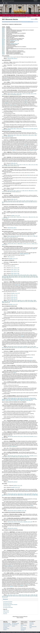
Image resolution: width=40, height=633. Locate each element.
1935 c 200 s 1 (13, 93)
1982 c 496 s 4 (30, 300)
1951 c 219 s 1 (31, 135)
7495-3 (9, 135)
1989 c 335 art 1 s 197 (16, 277)
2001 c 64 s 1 (16, 400)
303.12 (3, 40)
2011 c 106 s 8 (5, 218)
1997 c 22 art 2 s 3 (10, 256)
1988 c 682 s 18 (7, 347)
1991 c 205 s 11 (31, 399)
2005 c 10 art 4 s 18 (6, 129)
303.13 (3, 41)
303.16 (3, 44)
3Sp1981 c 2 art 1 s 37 (18, 276)
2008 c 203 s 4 (34, 243)
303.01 (3, 28)
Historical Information (6, 623)
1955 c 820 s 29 (20, 200)
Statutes (3, 15)
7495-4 (9, 164)
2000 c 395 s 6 (33, 301)
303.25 (3, 54)
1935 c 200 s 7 (13, 217)
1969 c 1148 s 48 (27, 493)
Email (22, 626)
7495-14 (9, 300)
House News (32, 622)
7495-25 (9, 58)
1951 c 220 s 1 (20, 398)
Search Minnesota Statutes (7, 601)
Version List (5, 613)
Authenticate (33, 19)
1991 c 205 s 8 (13, 201)
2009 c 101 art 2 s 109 (17, 456)
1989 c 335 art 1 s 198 (22, 494)
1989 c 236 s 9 (14, 301)
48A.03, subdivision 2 (9, 565)
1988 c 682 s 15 (20, 243)
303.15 (3, 43)
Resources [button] (5, 599)
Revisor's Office (22, 15)
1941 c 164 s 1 (19, 135)
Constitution (17, 15)
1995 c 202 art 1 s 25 (9, 136)
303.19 (3, 47)
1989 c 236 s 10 (25, 399)
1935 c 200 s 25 (14, 58)
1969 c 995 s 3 (19, 217)
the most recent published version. (27, 21)
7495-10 (12, 236)
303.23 (3, 51)
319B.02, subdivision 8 (24, 253)
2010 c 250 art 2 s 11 (17, 191)
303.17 (3, 45)
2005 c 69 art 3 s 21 (17, 94)
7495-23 (9, 521)
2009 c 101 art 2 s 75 (24, 347)
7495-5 (9, 190)
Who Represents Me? (15, 623)
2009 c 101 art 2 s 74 (6, 302)
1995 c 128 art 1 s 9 (7, 278)
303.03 (3, 30)
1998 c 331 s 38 (9, 595)
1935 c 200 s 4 (13, 164)
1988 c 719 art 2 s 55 (27, 128)
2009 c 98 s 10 (10, 191)
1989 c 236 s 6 (30, 93)
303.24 (12, 56)
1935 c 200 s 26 (14, 528)
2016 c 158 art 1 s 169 (34, 347)
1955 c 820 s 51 (21, 455)
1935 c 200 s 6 (13, 200)
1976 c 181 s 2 (25, 217)
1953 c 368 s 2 (10, 594)
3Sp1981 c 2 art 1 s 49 (28, 521)
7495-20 (9, 481)
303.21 (3, 49)
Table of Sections (6, 610)
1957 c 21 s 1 (15, 594)
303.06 (3, 33)
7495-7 (9, 217)
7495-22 (9, 510)
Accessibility (5, 627)
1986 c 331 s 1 (30, 236)
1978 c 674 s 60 (5, 276)
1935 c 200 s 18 (14, 436)
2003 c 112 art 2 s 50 (26, 201)
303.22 (3, 50)
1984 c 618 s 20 (25, 190)
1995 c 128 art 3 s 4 (21, 301)
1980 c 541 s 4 (11, 276)
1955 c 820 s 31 (21, 493)
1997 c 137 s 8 (28, 301)
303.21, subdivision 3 (13, 446)
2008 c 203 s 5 (23, 400)
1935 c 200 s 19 (14, 455)
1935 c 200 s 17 (14, 398)
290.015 (6, 102)
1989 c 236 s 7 (6, 237)
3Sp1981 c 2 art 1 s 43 (6, 399)
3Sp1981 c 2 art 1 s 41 (28, 346)
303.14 (3, 42)
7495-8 (9, 227)
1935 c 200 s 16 (14, 346)
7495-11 (9, 243)
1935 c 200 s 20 (14, 481)
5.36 (33, 234)
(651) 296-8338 (23, 625)
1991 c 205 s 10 (24, 277)
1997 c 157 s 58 (10, 94)
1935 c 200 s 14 (14, 300)
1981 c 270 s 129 (32, 164)
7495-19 (9, 455)
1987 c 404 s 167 (14, 494)
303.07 (3, 34)
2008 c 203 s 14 (14, 163)
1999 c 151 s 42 (15, 595)
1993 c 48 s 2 (29, 277)
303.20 (3, 48)
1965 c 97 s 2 (19, 190)
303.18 (3, 46)
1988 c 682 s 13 (31, 190)
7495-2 (9, 128)
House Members (14, 624)
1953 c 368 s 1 (19, 93)
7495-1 (9, 93)
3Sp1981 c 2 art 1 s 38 (22, 300)
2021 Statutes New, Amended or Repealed (10, 604)
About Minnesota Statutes (7, 603)
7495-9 (9, 236)
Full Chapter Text (6, 612)
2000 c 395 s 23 (14, 199)
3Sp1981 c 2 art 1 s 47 (6, 494)
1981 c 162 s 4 (27, 594)
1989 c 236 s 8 (9, 277)
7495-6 (9, 200)
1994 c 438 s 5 (19, 201)
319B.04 (33, 248)
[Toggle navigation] (3, 3)
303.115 (3, 39)
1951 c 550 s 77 (20, 164)
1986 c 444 (31, 217)
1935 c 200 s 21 (14, 493)
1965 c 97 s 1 (25, 164)
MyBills (31, 625)
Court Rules (12, 15)
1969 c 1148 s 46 (26, 200)
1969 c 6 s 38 (25, 93)
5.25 (11, 105)
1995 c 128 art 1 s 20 (15, 267)
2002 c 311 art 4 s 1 (27, 243)
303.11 (3, 38)
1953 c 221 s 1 (24, 236)
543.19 (15, 105)
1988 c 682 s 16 (7, 301)
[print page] (37, 15)
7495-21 (9, 493)
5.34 (19, 284)
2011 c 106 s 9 (29, 400)
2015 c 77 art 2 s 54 (25, 456)
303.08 (3, 35)
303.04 (3, 31)
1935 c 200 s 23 (14, 521)
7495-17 (9, 398)
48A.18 (21, 585)
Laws (7, 15)
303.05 (3, 32)
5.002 (16, 284)
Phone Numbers (23, 627)
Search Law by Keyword (30, 15)
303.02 (3, 29)
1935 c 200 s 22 (14, 510)
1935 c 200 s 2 (13, 128)
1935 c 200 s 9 (17, 236)
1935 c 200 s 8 (13, 227)
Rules (9, 15)
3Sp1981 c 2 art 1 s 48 (22, 510)
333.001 (31, 150)
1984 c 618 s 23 (14, 399)
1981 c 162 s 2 (19, 128)
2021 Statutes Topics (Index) (8, 607)
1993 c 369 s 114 (29, 494)
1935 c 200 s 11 (14, 243)
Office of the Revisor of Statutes (13, 13)
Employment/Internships (7, 624)
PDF (37, 19)
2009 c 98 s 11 (4, 244)
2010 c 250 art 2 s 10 (15, 165)
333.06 (35, 150)
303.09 (3, 36)
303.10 (3, 37)
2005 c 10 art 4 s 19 (31, 595)
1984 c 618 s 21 (26, 276)
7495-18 (9, 436)
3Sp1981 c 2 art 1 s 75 (14, 40)
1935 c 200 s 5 (13, 190)
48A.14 (27, 584)
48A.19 (11, 586)
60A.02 (6, 78)
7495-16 (9, 346)
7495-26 (9, 528)
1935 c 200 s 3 (13, 135)
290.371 (26, 102)
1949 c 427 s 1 (25, 135)
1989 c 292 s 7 (8, 165)
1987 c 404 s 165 (6, 201)
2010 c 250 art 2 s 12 (14, 237)
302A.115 (14, 150)
